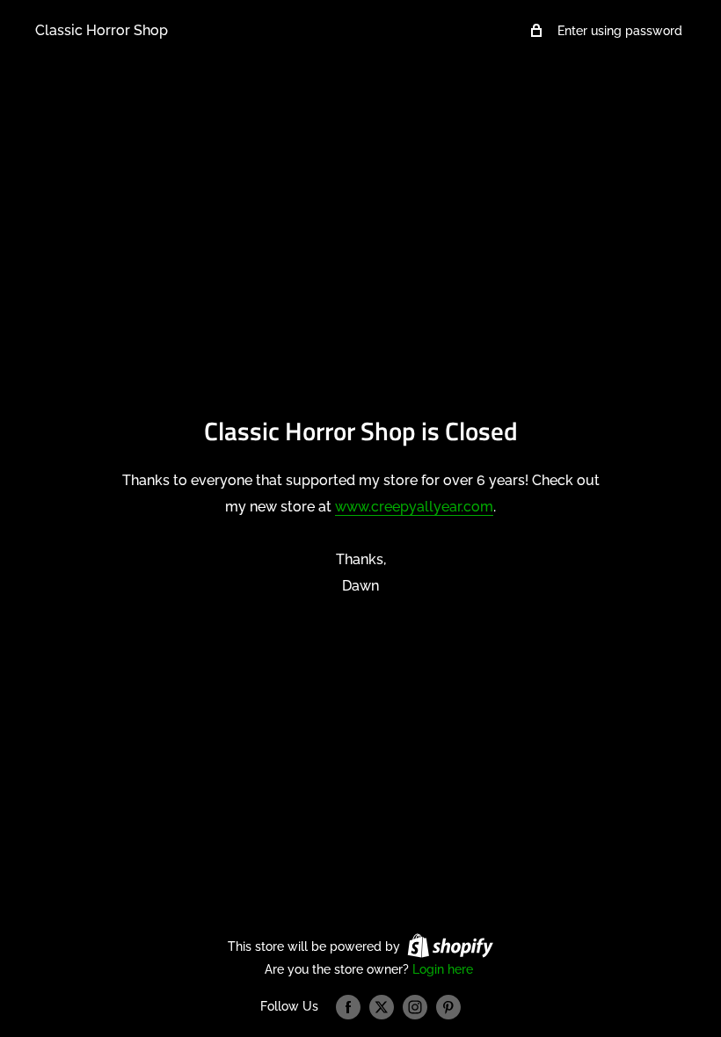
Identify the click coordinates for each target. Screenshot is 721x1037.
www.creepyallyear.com (414, 506)
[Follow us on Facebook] (348, 1007)
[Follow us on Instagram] (415, 1007)
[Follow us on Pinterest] (448, 1007)
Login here (442, 969)
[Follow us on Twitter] (381, 1007)
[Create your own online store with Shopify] (450, 945)
